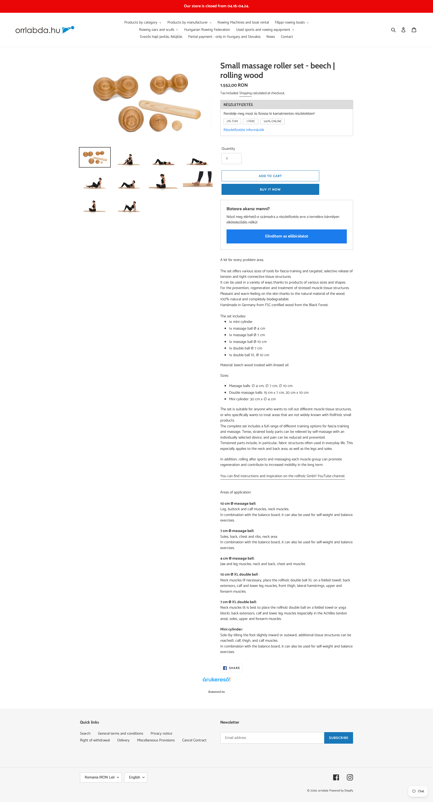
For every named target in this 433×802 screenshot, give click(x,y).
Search (85, 733)
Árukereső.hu (216, 691)
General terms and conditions (120, 733)
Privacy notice (161, 733)
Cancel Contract (194, 740)
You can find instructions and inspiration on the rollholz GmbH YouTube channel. (282, 476)
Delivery (123, 740)
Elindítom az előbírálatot (286, 236)
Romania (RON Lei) (100, 777)
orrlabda (323, 790)
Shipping (245, 93)
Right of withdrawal (95, 740)
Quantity (228, 149)
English (134, 777)
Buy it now (270, 189)
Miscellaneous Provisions (156, 740)
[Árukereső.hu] (216, 682)
